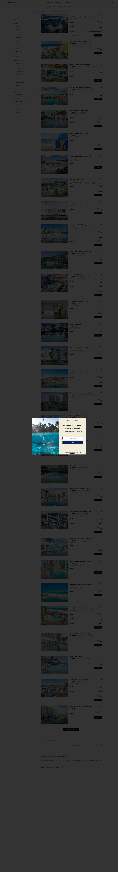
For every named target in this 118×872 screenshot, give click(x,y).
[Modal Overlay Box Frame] (59, 436)
